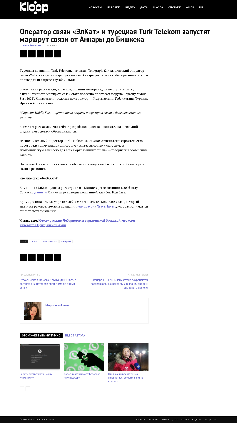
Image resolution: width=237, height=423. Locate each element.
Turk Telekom (50, 241)
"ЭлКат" (35, 241)
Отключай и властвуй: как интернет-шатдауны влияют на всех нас (125, 378)
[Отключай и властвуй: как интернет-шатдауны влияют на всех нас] (128, 357)
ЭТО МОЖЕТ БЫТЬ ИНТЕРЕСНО (41, 335)
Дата (144, 7)
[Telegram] (49, 53)
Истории (113, 7)
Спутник (174, 7)
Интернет (66, 241)
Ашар (190, 7)
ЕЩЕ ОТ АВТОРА (75, 335)
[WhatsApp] (57, 53)
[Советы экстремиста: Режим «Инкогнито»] (40, 357)
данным (40, 192)
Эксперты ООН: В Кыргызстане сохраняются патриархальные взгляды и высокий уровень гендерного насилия (119, 283)
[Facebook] (23, 53)
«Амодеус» (85, 206)
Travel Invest (106, 206)
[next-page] (28, 388)
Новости (95, 7)
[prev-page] (22, 388)
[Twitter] (32, 53)
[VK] (40, 53)
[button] (212, 7)
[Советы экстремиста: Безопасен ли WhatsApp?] (84, 357)
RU (201, 7)
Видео (130, 7)
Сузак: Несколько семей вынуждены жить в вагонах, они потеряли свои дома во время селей (48, 283)
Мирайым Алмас (33, 45)
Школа (158, 7)
